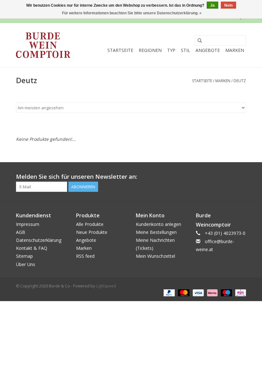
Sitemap (24, 256)
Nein (228, 5)
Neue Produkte (91, 232)
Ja (212, 5)
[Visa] (197, 292)
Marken (234, 50)
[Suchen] (199, 40)
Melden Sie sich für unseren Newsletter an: (76, 176)
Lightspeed (106, 286)
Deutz (240, 80)
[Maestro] (226, 292)
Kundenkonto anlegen (158, 224)
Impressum (27, 224)
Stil (185, 50)
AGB (20, 232)
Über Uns (25, 264)
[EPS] (239, 292)
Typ (171, 50)
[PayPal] (168, 292)
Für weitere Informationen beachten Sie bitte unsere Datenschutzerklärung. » (132, 13)
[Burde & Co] (43, 45)
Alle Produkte (90, 224)
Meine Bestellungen (156, 232)
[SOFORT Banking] (212, 292)
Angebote (208, 50)
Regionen (150, 50)
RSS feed (85, 256)
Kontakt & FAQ (31, 248)
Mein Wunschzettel (155, 256)
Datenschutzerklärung (38, 240)
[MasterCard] (183, 292)
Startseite (120, 50)
